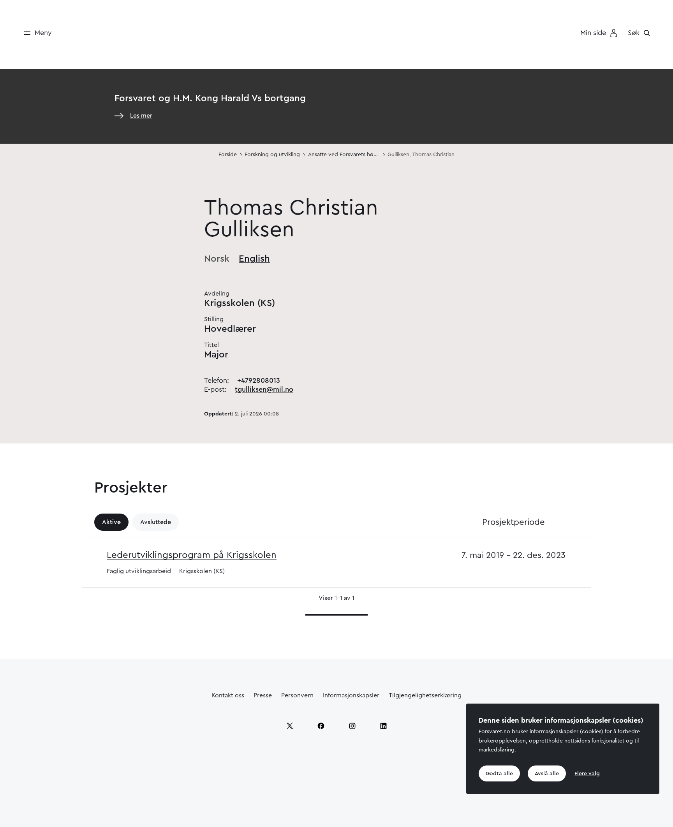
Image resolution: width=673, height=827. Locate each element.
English (254, 259)
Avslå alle (547, 773)
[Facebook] (321, 725)
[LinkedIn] (383, 725)
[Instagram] (352, 725)
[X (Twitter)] (289, 725)
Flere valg (587, 773)
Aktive (111, 522)
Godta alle (499, 773)
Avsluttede (155, 522)
